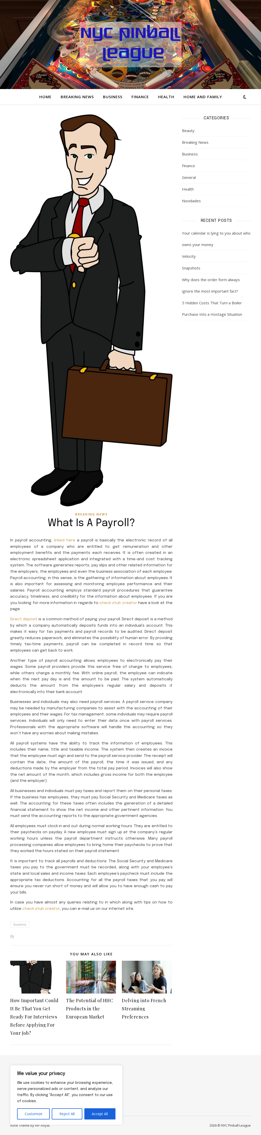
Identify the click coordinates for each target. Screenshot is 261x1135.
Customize (33, 1113)
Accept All (100, 1113)
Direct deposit (23, 619)
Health (166, 96)
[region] (66, 1095)
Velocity (189, 256)
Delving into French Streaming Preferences (144, 1008)
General (189, 177)
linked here (64, 540)
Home (45, 96)
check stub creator (118, 603)
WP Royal (42, 1125)
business (20, 924)
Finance (140, 96)
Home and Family (203, 96)
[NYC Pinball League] (130, 44)
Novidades (191, 200)
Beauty (188, 130)
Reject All (67, 1113)
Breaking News (77, 96)
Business (112, 96)
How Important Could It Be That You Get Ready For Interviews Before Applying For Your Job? (34, 1016)
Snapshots (191, 267)
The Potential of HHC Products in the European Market (89, 1008)
